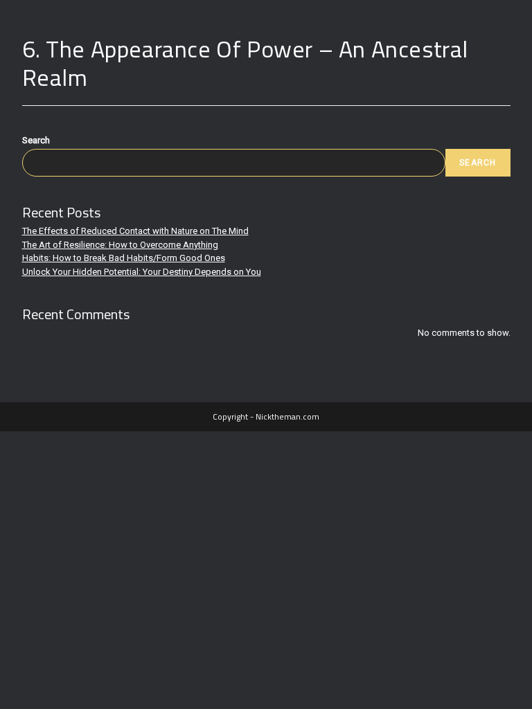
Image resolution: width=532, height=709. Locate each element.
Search (36, 140)
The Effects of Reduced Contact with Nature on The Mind (135, 231)
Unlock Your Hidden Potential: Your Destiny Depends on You (141, 272)
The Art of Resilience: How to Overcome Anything (120, 245)
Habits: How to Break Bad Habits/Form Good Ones (123, 258)
